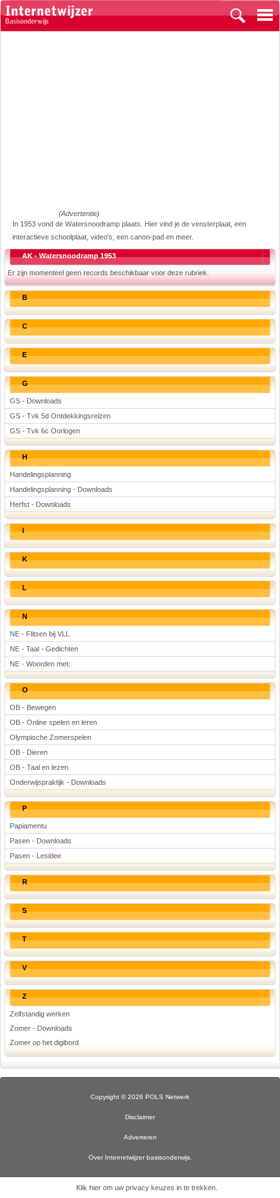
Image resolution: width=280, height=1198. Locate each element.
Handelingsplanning (40, 474)
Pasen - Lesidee (35, 856)
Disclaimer (140, 1117)
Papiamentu (28, 826)
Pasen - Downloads (41, 841)
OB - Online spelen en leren (53, 722)
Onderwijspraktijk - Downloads (58, 782)
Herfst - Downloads (40, 504)
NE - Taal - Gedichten (44, 649)
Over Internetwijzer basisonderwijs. (140, 1157)
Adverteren (140, 1137)
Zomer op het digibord (44, 1042)
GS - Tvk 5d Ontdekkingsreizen (60, 416)
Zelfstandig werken (40, 1014)
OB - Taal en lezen (39, 767)
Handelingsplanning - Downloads (61, 489)
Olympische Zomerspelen (50, 737)
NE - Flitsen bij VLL (40, 634)
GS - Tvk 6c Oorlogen (45, 431)
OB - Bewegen (33, 707)
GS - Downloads (36, 401)
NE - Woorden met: (40, 664)
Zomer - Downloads (41, 1028)
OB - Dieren (29, 752)
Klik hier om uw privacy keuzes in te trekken (146, 1187)
